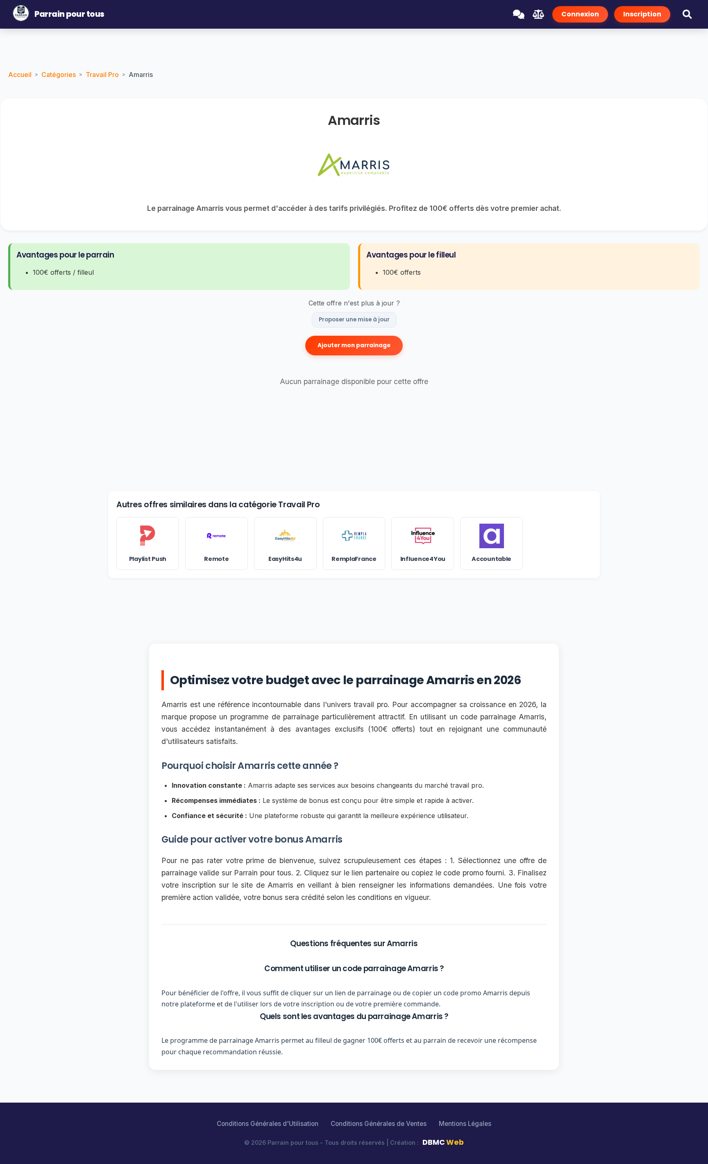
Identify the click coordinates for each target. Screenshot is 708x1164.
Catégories (58, 74)
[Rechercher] (687, 14)
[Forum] (518, 14)
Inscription (642, 14)
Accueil (20, 74)
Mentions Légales (465, 1124)
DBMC (442, 1142)
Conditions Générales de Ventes (379, 1124)
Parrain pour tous (69, 14)
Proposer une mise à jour (354, 319)
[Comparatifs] (538, 14)
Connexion (580, 14)
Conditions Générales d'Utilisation (267, 1124)
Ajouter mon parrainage (354, 345)
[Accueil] (21, 15)
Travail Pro (102, 74)
